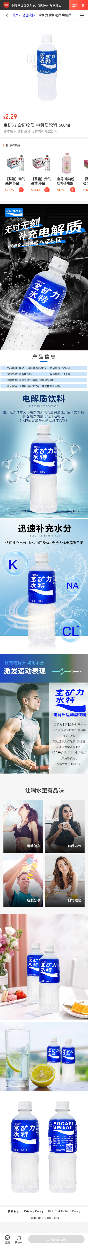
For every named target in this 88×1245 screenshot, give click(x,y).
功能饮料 (29, 15)
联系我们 (13, 1211)
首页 (15, 15)
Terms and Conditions (44, 1217)
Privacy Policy (33, 1211)
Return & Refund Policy (64, 1211)
